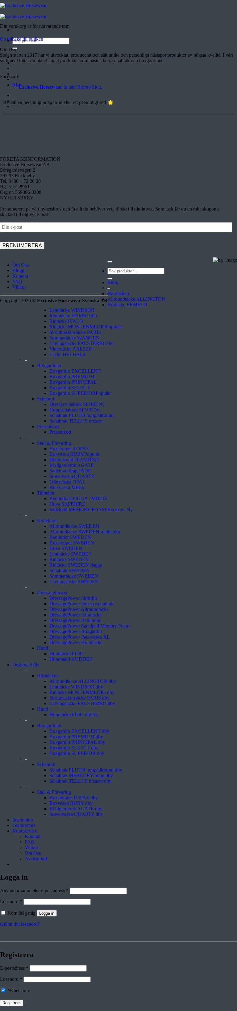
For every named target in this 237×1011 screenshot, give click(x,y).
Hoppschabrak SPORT (71, 409)
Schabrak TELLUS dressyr (76, 420)
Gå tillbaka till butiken (21, 39)
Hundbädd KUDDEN (71, 659)
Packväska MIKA (67, 487)
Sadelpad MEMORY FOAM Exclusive (88, 509)
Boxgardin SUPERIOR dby (76, 753)
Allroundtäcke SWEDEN (74, 526)
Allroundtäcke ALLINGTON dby (82, 681)
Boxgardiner (49, 365)
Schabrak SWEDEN (69, 570)
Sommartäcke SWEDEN (73, 576)
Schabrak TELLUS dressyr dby (80, 781)
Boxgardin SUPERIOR (72, 393)
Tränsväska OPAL (67, 481)
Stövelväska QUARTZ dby (76, 814)
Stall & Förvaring (54, 443)
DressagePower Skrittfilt (73, 598)
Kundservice (24, 830)
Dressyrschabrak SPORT (73, 404)
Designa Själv (26, 664)
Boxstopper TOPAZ (69, 448)
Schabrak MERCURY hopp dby (81, 775)
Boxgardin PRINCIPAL (73, 382)
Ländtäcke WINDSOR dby (76, 686)
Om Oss (20, 264)
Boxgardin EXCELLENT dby (79, 731)
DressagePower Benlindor (75, 620)
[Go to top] (109, 262)
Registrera (11, 1003)
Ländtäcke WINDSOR (71, 310)
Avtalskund (36, 858)
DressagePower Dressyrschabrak (81, 603)
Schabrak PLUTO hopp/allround (81, 415)
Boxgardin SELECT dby (73, 747)
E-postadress (14, 968)
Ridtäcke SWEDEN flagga (75, 565)
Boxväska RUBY (66, 454)
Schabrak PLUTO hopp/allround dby (85, 769)
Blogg (18, 270)
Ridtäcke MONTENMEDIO (77, 326)
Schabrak (46, 398)
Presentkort (48, 426)
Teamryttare (23, 825)
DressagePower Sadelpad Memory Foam (89, 625)
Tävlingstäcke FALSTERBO (77, 343)
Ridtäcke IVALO (66, 321)
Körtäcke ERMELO (127, 304)
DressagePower (52, 592)
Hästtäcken (118, 293)
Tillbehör (46, 492)
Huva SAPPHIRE (67, 504)
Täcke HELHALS (67, 354)
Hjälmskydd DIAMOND (74, 459)
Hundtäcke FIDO (66, 653)
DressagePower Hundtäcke (75, 642)
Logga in (46, 913)
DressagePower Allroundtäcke (79, 609)
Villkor (19, 287)
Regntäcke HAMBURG (73, 315)
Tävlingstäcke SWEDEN (74, 581)
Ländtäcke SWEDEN (70, 553)
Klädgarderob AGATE (71, 465)
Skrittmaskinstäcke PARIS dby (79, 697)
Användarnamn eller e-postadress (34, 890)
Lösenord (11, 901)
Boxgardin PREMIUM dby (76, 736)
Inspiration (22, 819)
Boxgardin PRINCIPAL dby (77, 742)
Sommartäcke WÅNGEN (74, 337)
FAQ (17, 281)
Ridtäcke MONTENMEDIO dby (81, 692)
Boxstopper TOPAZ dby (73, 797)
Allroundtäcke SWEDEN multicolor (84, 531)
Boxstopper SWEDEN (71, 542)
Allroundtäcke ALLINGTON (136, 299)
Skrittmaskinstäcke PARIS (75, 332)
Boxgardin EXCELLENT (75, 371)
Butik (112, 282)
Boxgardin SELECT (69, 387)
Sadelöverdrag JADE (70, 470)
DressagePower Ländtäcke (75, 614)
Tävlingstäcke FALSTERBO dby (82, 703)
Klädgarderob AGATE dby (75, 808)
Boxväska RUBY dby (71, 803)
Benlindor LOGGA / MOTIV (78, 498)
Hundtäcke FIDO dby (70, 714)
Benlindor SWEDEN (70, 537)
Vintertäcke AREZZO (71, 348)
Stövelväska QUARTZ (71, 476)
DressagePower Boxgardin (75, 631)
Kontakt (20, 276)
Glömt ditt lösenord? (20, 924)
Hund (42, 648)
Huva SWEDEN (65, 548)
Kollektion (47, 520)
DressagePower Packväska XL (79, 637)
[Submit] (109, 278)
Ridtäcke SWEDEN (69, 559)
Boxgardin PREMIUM (71, 376)
